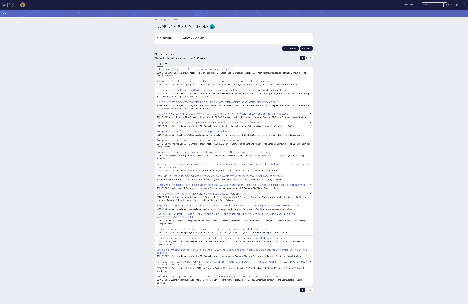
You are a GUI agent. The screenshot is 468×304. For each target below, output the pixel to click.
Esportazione (290, 48)
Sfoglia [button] (413, 4)
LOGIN (462, 4)
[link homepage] (8, 5)
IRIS (157, 19)
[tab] (160, 64)
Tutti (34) (305, 48)
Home (405, 4)
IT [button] (451, 4)
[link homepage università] (22, 5)
